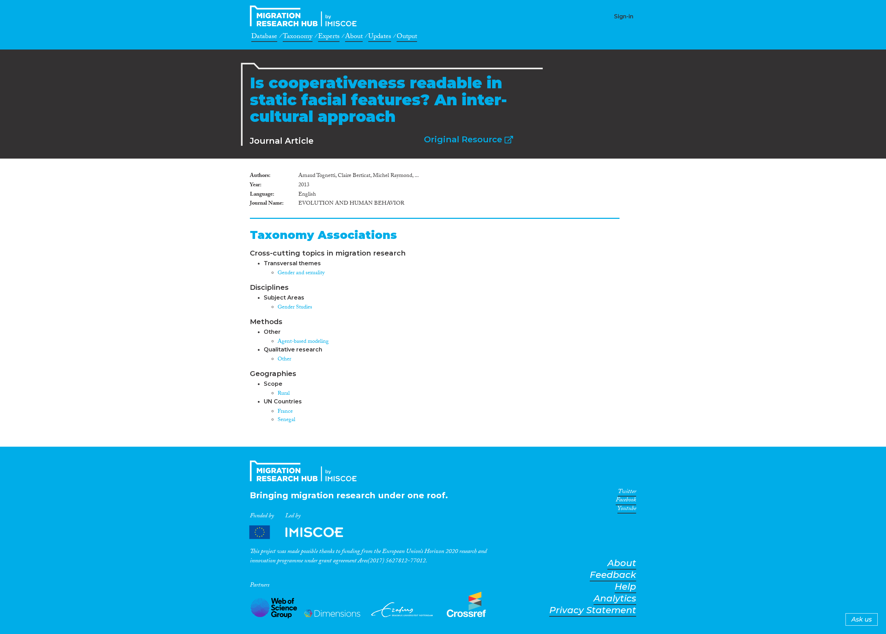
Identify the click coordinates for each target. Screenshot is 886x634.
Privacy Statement (592, 610)
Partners (302, 532)
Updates (379, 37)
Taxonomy (298, 37)
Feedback (613, 575)
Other (284, 359)
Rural (284, 394)
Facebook (626, 501)
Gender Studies (295, 307)
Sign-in (623, 16)
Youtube (626, 510)
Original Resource (464, 139)
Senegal (286, 420)
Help (625, 586)
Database (264, 37)
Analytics (615, 598)
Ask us (861, 619)
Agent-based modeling (303, 342)
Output (407, 37)
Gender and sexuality (301, 273)
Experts (329, 37)
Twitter (627, 493)
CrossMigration (305, 16)
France (285, 412)
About (354, 37)
